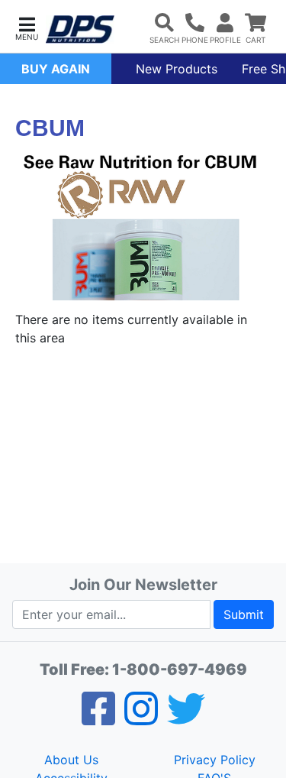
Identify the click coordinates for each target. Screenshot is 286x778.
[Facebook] (98, 718)
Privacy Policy (214, 759)
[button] (27, 27)
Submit (243, 614)
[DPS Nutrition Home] (80, 29)
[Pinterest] (141, 718)
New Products (176, 68)
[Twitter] (186, 718)
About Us (71, 759)
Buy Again (55, 68)
